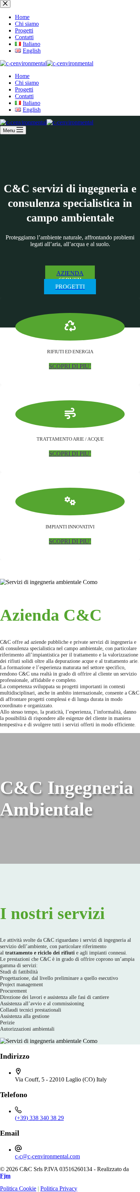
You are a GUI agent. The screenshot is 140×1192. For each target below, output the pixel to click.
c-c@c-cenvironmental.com (47, 1156)
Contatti (24, 96)
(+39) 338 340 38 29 (39, 1118)
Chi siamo (27, 83)
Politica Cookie (18, 1188)
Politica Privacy (58, 1188)
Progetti (24, 89)
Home (22, 76)
